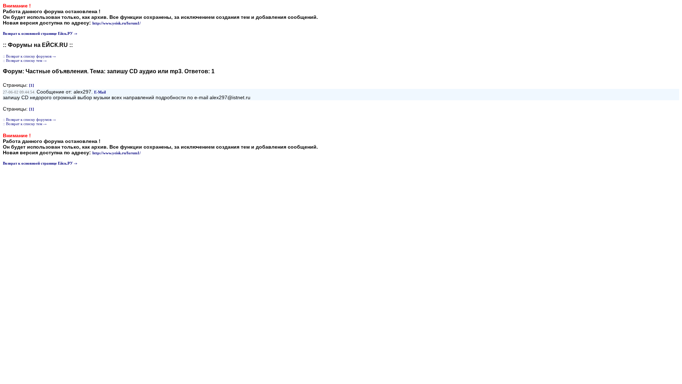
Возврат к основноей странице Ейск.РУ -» (40, 33)
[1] (31, 85)
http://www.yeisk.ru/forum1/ (116, 23)
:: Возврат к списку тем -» (25, 60)
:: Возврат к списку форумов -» (29, 56)
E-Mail (100, 92)
